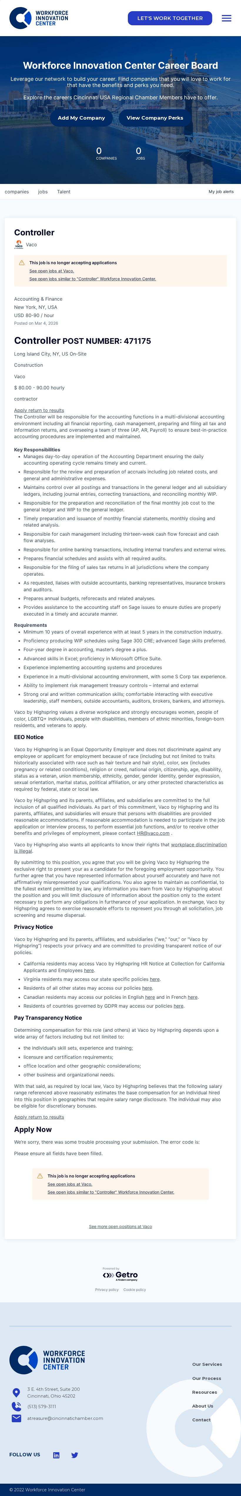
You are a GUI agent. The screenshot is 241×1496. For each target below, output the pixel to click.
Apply (21, 410)
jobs (43, 192)
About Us (202, 1406)
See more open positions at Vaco (120, 1226)
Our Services (207, 1364)
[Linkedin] (56, 1455)
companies (17, 192)
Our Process (206, 1378)
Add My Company (81, 118)
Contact (201, 1420)
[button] (170, 18)
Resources (204, 1392)
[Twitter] (75, 1455)
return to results (46, 410)
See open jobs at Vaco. (51, 270)
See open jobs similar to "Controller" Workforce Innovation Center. (92, 278)
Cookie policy (134, 1289)
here (89, 970)
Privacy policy (107, 1289)
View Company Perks (155, 118)
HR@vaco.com (153, 833)
